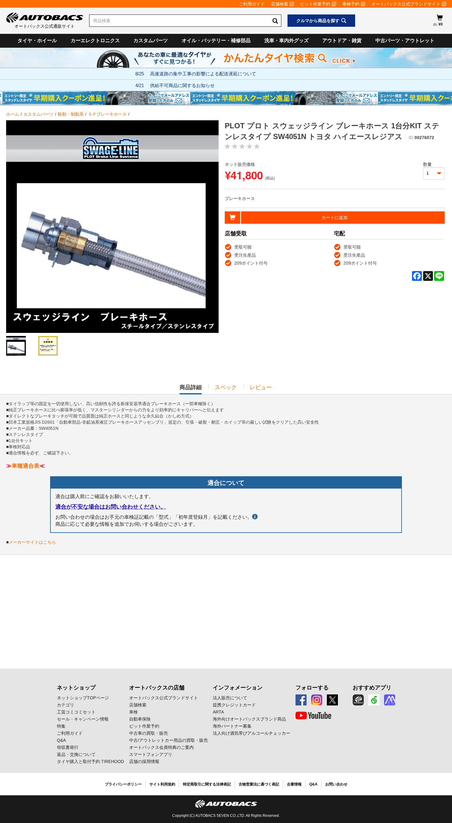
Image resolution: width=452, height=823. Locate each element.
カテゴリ (65, 704)
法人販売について (230, 697)
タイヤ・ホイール (37, 40)
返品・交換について (76, 754)
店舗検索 (279, 4)
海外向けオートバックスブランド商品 (249, 719)
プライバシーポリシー (123, 784)
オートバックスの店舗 (156, 688)
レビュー (261, 387)
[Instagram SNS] (316, 699)
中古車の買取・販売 (148, 733)
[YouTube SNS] (313, 715)
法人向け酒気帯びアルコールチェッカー (251, 733)
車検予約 (350, 4)
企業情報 (294, 784)
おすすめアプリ (372, 688)
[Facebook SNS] (301, 699)
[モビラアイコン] (389, 699)
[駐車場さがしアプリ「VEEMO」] (373, 699)
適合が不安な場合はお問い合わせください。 (110, 507)
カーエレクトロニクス (95, 40)
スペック (226, 387)
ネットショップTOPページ (83, 697)
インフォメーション (238, 688)
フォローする (312, 688)
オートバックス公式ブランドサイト (405, 4)
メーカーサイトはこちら (32, 542)
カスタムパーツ (150, 40)
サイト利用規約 (162, 784)
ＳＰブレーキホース (107, 114)
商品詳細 (191, 389)
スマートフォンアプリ (150, 754)
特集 (61, 726)
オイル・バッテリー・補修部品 (216, 40)
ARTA (218, 711)
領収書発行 (67, 747)
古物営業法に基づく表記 (259, 784)
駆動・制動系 (71, 114)
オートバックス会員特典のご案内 (161, 747)
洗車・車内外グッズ (286, 40)
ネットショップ (76, 688)
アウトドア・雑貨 (342, 40)
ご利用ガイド (252, 4)
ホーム (12, 114)
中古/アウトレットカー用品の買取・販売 (168, 740)
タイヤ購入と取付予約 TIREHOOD (90, 761)
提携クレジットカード (234, 704)
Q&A (61, 740)
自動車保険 (140, 719)
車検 (133, 711)
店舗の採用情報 (144, 761)
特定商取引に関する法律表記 (207, 784)
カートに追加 (334, 217)
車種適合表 (25, 466)
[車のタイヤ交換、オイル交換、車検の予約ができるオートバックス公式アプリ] (358, 699)
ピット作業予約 (315, 4)
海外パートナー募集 (232, 726)
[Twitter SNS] (332, 699)
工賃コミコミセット (76, 711)
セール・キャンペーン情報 (83, 719)
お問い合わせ (336, 784)
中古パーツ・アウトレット (404, 40)
